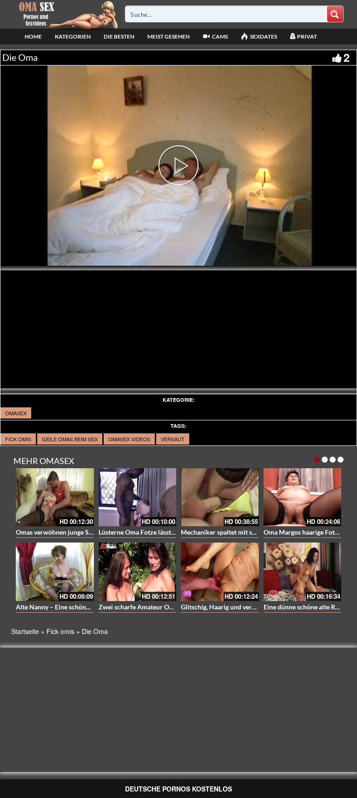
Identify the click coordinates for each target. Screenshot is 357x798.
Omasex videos (129, 439)
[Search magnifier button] (335, 14)
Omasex (15, 413)
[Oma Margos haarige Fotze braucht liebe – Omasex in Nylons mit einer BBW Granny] (303, 497)
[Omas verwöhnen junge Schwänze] (55, 497)
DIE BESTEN (119, 36)
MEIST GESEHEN (168, 36)
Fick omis (18, 439)
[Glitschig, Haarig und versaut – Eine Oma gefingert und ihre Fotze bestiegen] (220, 572)
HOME (33, 36)
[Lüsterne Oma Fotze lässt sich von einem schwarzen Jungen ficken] (138, 497)
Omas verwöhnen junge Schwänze (65, 532)
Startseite (25, 631)
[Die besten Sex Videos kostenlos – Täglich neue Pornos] (67, 14)
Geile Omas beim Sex (70, 439)
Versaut (173, 439)
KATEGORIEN (73, 36)
